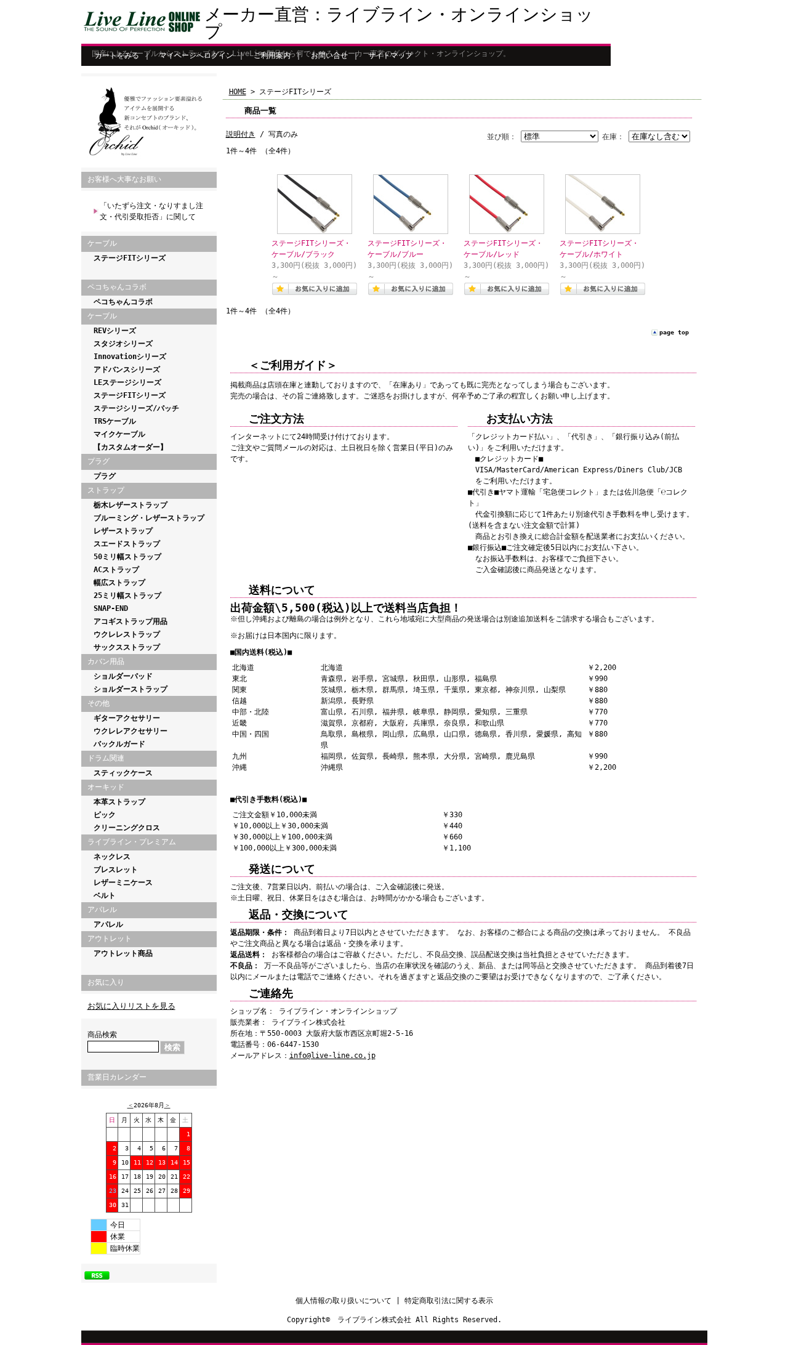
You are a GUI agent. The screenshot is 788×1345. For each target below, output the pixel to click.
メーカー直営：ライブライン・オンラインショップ (398, 23)
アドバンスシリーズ (127, 369)
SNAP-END (111, 608)
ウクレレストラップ (127, 634)
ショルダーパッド (123, 676)
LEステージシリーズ (127, 382)
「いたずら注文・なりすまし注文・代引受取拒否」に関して (151, 211)
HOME (237, 91)
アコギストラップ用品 (130, 621)
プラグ (105, 476)
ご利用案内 (272, 55)
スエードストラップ (127, 543)
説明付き (240, 134)
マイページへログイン (196, 55)
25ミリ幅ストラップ (127, 595)
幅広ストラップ (119, 582)
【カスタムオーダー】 (130, 447)
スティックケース (123, 773)
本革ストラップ (119, 802)
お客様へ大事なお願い (124, 179)
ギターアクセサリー (127, 718)
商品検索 (102, 1034)
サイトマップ (390, 55)
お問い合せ (329, 55)
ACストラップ (116, 569)
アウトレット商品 (123, 953)
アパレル (108, 924)
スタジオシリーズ (123, 343)
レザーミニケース (123, 882)
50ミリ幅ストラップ (127, 556)
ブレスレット (116, 869)
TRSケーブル (115, 421)
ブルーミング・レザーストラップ (149, 518)
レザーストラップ (123, 531)
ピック (105, 814)
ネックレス (112, 856)
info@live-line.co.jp (332, 1055)
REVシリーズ (115, 330)
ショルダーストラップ (130, 689)
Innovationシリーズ (130, 356)
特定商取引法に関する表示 (448, 1300)
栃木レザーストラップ (130, 505)
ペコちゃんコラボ (123, 301)
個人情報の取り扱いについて (344, 1300)
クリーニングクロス (127, 827)
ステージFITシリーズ (130, 258)
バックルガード (119, 744)
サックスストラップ (127, 647)
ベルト (105, 895)
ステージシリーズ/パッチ (136, 408)
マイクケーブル (119, 434)
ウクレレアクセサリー (130, 731)
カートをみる (117, 55)
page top (674, 332)
